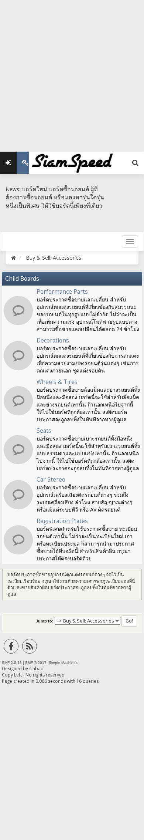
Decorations (53, 340)
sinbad (36, 668)
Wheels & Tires (57, 382)
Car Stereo (51, 479)
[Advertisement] (72, 72)
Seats (44, 431)
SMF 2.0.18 (12, 663)
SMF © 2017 (36, 663)
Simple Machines (63, 663)
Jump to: (45, 621)
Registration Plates (62, 521)
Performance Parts (62, 292)
